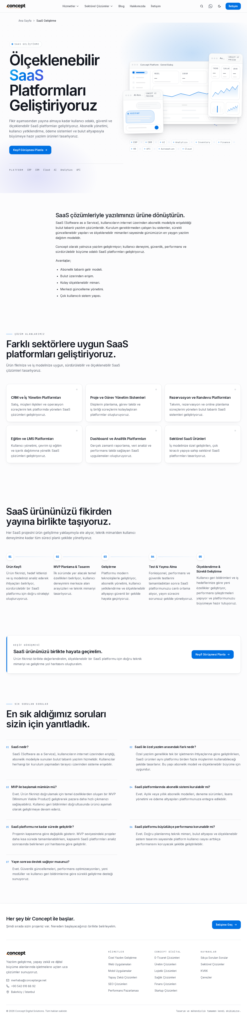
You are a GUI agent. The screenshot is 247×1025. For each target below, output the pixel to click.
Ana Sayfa (25, 20)
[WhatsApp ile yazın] (210, 6)
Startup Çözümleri (166, 990)
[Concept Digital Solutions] (16, 6)
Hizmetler (69, 6)
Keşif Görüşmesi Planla (28, 150)
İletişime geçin (71, 1018)
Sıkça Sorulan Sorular (214, 957)
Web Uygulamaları (119, 964)
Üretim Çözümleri (165, 964)
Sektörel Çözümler (97, 6)
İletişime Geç (224, 924)
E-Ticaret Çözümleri (167, 957)
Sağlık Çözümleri (165, 977)
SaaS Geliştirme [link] (46, 20)
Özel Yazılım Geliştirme (122, 957)
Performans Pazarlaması (123, 990)
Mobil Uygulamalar (120, 970)
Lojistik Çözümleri (166, 970)
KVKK (204, 970)
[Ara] (201, 6)
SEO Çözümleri (117, 984)
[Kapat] (93, 1019)
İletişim (156, 6)
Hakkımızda (137, 6)
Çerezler (206, 977)
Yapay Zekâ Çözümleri (122, 977)
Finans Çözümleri (165, 984)
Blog (121, 6)
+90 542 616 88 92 (23, 986)
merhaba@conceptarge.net (28, 980)
